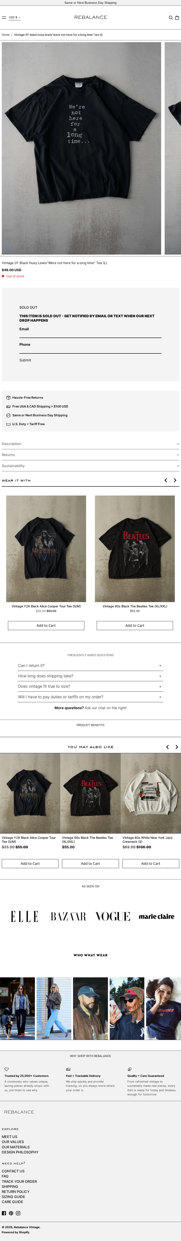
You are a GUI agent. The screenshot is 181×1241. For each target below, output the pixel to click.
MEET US (9, 1136)
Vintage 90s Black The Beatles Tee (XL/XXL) (135, 606)
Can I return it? (31, 665)
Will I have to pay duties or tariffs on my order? (60, 697)
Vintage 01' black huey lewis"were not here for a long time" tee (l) (58, 34)
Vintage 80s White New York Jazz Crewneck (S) (148, 840)
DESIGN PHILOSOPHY (20, 1152)
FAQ (5, 1176)
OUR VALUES (13, 1142)
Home (5, 34)
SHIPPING (10, 1186)
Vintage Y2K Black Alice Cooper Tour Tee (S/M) (46, 606)
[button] (171, 18)
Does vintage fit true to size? (44, 686)
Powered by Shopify (16, 1232)
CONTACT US (13, 1171)
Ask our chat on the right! (106, 708)
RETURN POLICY (16, 1191)
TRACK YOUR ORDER (19, 1181)
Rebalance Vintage (27, 1227)
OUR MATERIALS (16, 1147)
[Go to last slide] (166, 480)
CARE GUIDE (12, 1202)
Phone (24, 344)
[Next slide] (174, 480)
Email (24, 329)
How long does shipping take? (45, 676)
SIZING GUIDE (13, 1196)
